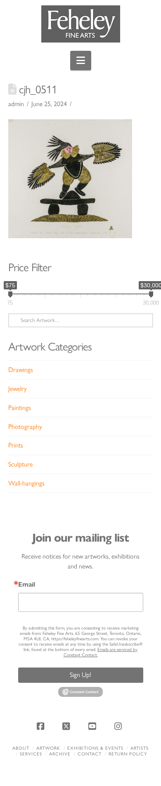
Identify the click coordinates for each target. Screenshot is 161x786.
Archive (60, 754)
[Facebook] (42, 726)
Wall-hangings (26, 483)
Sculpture (20, 464)
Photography (25, 427)
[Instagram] (119, 726)
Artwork (48, 748)
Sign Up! (80, 675)
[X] (68, 726)
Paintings (19, 408)
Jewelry (17, 389)
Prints (15, 445)
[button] (80, 60)
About (20, 748)
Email (26, 584)
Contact (90, 754)
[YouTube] (93, 726)
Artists (139, 748)
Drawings (20, 370)
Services (31, 754)
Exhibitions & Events (95, 748)
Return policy (128, 754)
